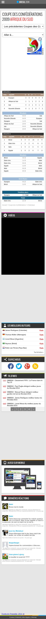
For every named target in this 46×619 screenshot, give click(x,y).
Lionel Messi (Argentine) (24, 339)
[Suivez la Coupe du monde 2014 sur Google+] (27, 366)
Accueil (4, 205)
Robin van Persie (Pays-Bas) (24, 348)
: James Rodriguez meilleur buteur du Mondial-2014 (24, 399)
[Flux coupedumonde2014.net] (35, 366)
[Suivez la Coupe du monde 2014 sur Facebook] (11, 366)
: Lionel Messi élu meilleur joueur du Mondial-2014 (24, 404)
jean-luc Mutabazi (16, 531)
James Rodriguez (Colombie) (24, 330)
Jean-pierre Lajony (16, 554)
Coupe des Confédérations (17, 205)
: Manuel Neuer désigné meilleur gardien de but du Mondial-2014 (22, 393)
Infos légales (26, 617)
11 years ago (28, 549)
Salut (11, 504)
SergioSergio (14, 543)
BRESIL (24, 2)
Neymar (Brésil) (24, 344)
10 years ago (40, 511)
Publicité (18, 617)
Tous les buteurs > (39, 352)
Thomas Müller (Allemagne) (24, 335)
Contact (11, 617)
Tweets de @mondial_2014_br (12, 614)
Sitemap (34, 617)
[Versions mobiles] (23, 479)
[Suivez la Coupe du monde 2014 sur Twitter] (19, 366)
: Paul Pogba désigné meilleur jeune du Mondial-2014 (24, 387)
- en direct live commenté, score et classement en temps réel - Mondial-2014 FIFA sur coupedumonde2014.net (21, 548)
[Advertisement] (23, 300)
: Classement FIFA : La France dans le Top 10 (24, 381)
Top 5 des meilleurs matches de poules (13, 537)
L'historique (31, 205)
